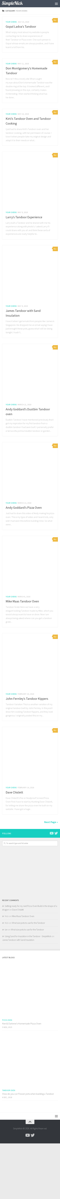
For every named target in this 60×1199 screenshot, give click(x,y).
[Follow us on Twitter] (56, 833)
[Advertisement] (30, 872)
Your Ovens (11, 22)
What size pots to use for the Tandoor (28, 923)
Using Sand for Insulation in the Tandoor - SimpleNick (28, 936)
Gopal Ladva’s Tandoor (21, 26)
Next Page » (51, 822)
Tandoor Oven (8, 1090)
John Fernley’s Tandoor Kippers (27, 699)
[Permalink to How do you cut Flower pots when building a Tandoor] (30, 1059)
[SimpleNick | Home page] (16, 3)
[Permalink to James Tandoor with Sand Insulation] (30, 273)
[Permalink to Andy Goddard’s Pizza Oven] (30, 470)
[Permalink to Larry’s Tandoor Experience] (30, 179)
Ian (6, 929)
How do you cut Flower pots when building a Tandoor (28, 1093)
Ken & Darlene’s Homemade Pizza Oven (21, 1023)
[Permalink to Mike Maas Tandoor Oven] (30, 563)
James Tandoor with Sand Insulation (18, 940)
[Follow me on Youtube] (51, 833)
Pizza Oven (7, 1020)
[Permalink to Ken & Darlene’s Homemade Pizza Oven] (30, 989)
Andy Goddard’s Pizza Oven (24, 508)
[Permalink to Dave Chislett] (30, 754)
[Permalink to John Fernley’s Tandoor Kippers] (30, 661)
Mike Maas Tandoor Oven (22, 601)
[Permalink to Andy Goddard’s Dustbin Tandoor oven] (30, 371)
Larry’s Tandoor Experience (24, 217)
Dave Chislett (14, 792)
